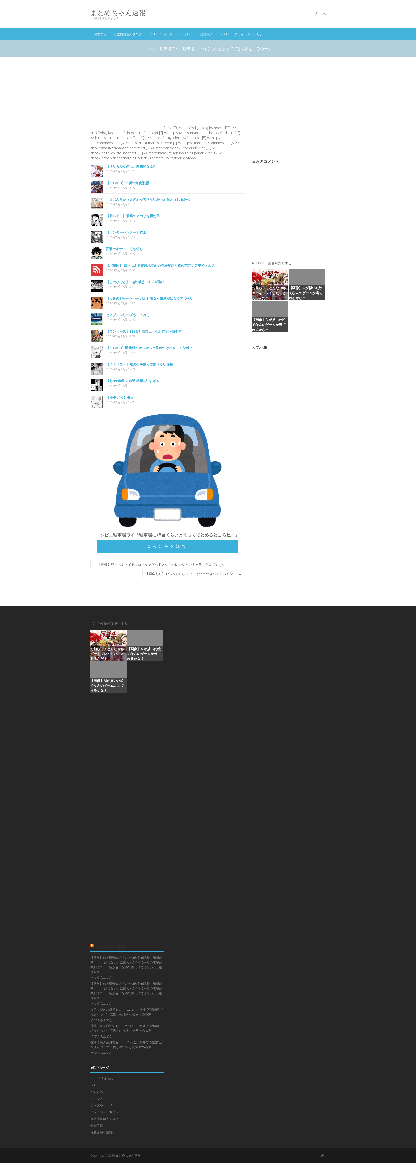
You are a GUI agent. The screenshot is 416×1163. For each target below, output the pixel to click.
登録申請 (206, 34)
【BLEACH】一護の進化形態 (127, 183)
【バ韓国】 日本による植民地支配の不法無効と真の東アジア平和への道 (160, 265)
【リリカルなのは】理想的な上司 (131, 166)
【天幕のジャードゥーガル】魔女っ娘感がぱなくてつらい (150, 298)
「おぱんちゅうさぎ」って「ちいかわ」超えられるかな (148, 199)
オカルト (186, 34)
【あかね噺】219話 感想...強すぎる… (134, 380)
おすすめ (100, 34)
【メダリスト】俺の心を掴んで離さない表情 (139, 364)
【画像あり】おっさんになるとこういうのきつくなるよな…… (193, 573)
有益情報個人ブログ (128, 34)
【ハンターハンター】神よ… (127, 232)
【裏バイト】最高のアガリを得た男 (133, 215)
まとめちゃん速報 (118, 12)
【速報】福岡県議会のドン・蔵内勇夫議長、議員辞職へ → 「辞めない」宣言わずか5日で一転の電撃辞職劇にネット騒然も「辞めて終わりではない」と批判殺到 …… (126, 964)
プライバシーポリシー (250, 34)
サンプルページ (101, 1105)
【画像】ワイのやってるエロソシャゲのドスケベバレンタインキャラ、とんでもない (159, 564)
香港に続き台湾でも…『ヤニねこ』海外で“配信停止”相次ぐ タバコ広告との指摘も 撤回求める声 (126, 1011)
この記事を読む (167, 546)
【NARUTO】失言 (120, 397)
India (224, 34)
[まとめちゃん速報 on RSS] (317, 13)
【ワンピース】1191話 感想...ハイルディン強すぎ (144, 331)
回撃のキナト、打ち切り (124, 248)
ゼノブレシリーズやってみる (128, 314)
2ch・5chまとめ (161, 34)
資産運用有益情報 (102, 1132)
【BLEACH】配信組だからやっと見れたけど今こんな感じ (149, 347)
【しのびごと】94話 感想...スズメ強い (135, 281)
